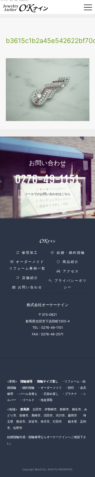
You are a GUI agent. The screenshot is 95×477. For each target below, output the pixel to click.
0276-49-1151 (52, 328)
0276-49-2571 (52, 334)
